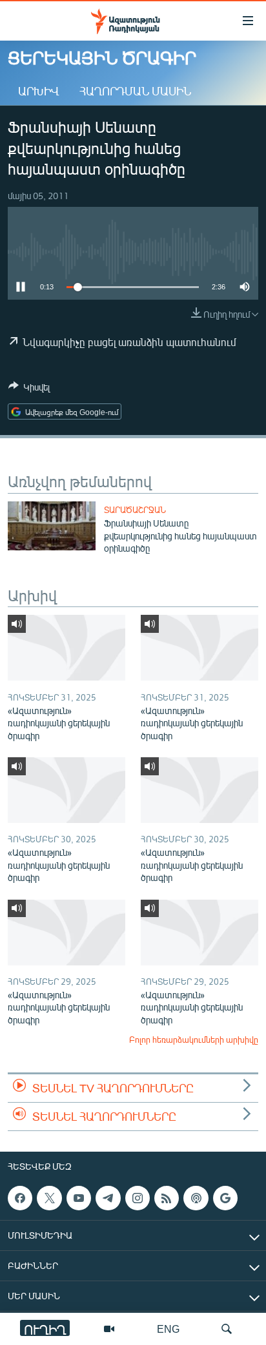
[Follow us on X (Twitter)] (49, 1198)
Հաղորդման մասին (135, 91)
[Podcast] (195, 1198)
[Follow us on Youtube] (78, 1198)
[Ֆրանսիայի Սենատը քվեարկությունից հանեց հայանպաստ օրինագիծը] (52, 525)
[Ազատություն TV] (109, 1329)
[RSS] (166, 1198)
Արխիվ (38, 91)
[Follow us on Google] (225, 1198)
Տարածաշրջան (135, 510)
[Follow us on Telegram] (108, 1198)
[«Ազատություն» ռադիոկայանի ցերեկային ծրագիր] (66, 648)
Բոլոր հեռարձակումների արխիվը (193, 1039)
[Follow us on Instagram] (137, 1198)
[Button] (29, 389)
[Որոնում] (226, 1329)
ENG (168, 1328)
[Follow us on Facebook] (20, 1198)
